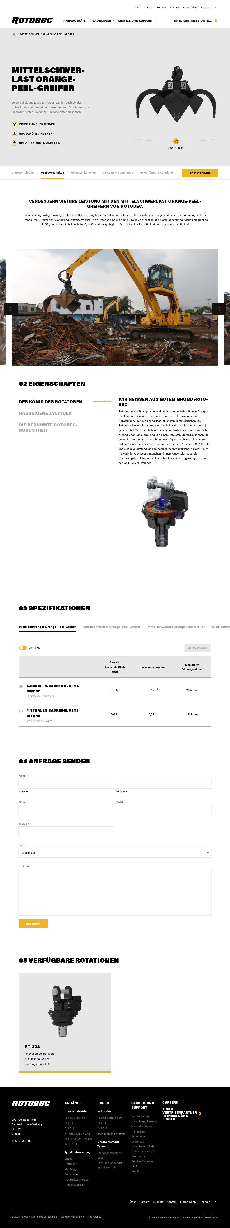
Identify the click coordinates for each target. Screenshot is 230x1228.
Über (137, 7)
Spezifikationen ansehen (39, 143)
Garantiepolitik (200, 172)
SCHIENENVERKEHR (78, 1138)
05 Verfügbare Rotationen (157, 172)
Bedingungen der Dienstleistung (200, 1217)
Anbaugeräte (75, 21)
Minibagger (72, 1169)
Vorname (23, 791)
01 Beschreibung (23, 172)
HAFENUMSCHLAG (78, 1133)
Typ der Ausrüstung (78, 1152)
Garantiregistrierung (144, 1121)
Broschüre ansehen (36, 133)
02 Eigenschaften (52, 172)
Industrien (104, 1111)
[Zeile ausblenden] (22, 686)
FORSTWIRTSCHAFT (78, 1118)
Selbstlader (72, 1174)
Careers (148, 7)
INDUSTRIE (72, 1144)
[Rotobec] (32, 20)
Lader (103, 1103)
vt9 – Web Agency (91, 1216)
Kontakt (174, 7)
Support (161, 7)
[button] (11, 309)
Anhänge (73, 1103)
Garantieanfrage (141, 1126)
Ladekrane (102, 21)
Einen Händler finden (37, 124)
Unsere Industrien (76, 1111)
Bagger (69, 1158)
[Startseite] (14, 34)
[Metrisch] (24, 647)
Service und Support (135, 21)
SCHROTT (71, 1123)
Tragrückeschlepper (77, 1179)
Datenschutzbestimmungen (164, 1217)
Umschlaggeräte (75, 1185)
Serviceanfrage (140, 1116)
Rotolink (136, 1171)
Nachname (121, 791)
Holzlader (71, 1164)
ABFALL (70, 1128)
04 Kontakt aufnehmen (118, 172)
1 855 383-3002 (21, 1141)
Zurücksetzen (197, 647)
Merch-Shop (190, 7)
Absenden (33, 923)
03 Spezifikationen (83, 172)
